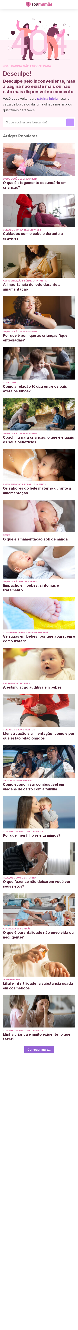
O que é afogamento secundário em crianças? (34, 185)
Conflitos (9, 382)
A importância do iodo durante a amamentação (31, 286)
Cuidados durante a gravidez (22, 229)
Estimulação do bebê (16, 683)
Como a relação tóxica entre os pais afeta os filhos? (35, 388)
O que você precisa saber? (20, 581)
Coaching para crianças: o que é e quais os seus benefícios (38, 439)
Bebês (6, 535)
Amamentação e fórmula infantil (25, 280)
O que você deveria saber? (20, 178)
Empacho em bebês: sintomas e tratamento (31, 587)
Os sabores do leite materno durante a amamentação (37, 490)
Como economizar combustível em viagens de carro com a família (33, 786)
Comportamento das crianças (23, 831)
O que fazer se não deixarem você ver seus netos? (36, 883)
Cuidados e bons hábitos (19, 729)
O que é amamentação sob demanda (35, 539)
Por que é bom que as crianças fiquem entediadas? (37, 337)
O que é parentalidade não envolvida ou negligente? (38, 934)
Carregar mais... (39, 1049)
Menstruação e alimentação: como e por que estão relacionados (39, 735)
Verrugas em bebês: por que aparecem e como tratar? (39, 638)
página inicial (48, 98)
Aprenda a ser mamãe (16, 928)
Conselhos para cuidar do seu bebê (25, 632)
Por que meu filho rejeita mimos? (31, 835)
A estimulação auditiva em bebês (32, 687)
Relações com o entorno (19, 877)
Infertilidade (11, 979)
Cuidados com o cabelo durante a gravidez (33, 236)
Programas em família (17, 780)
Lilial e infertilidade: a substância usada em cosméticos (38, 985)
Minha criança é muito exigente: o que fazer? (36, 1036)
